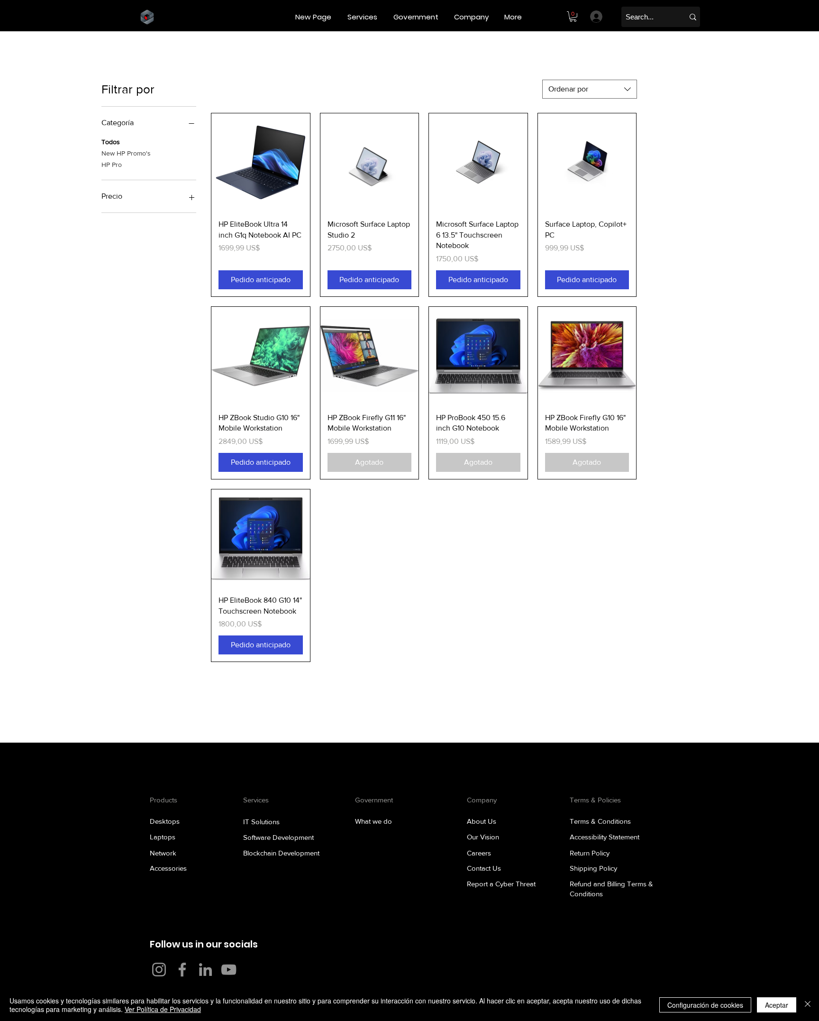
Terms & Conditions (600, 821)
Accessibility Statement (604, 837)
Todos (110, 142)
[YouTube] (228, 969)
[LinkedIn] (205, 969)
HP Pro (111, 164)
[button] (363, 17)
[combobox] (589, 89)
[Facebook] (182, 969)
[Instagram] (159, 969)
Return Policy (590, 853)
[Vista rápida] (260, 162)
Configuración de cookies (705, 1005)
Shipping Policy (593, 868)
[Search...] (693, 17)
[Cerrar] (807, 1004)
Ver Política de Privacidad (163, 1009)
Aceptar (776, 1005)
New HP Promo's (126, 153)
